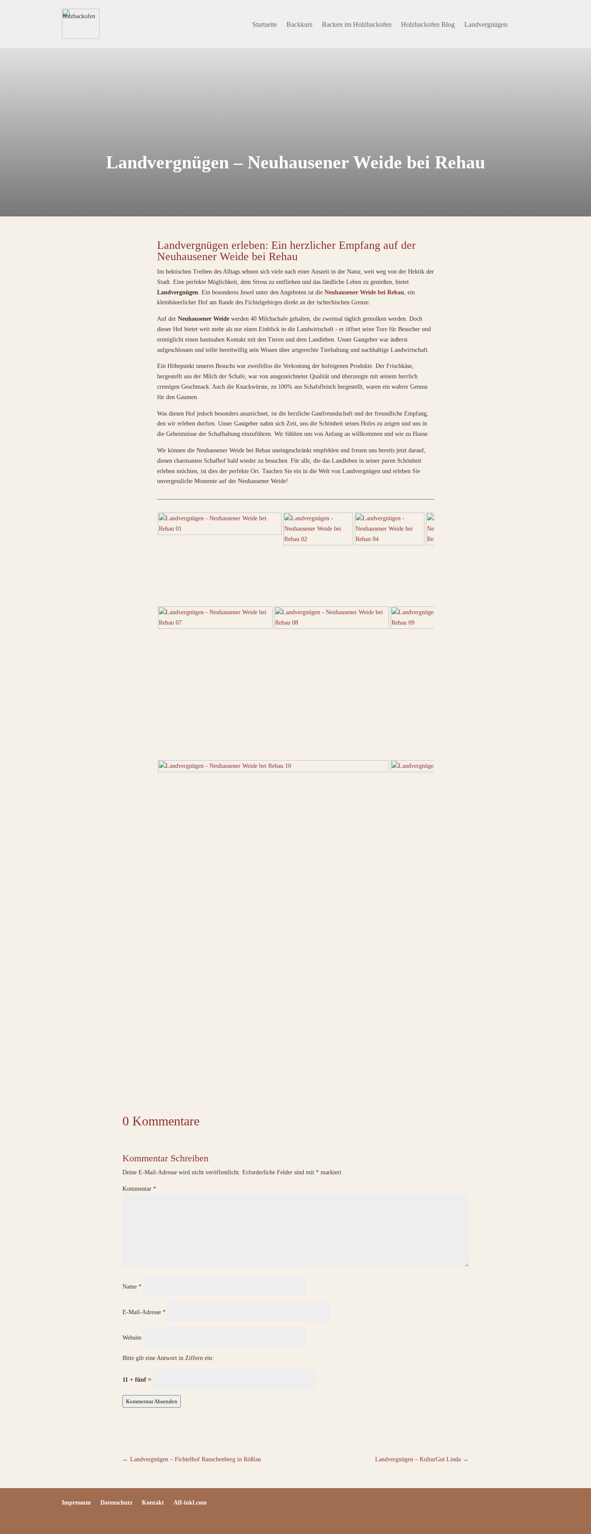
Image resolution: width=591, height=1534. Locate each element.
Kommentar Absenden (151, 1401)
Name (131, 1286)
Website (131, 1337)
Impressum (76, 1503)
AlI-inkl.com (190, 1503)
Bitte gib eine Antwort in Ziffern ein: (168, 1358)
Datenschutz (116, 1503)
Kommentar (139, 1189)
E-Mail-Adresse (144, 1312)
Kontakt (153, 1503)
